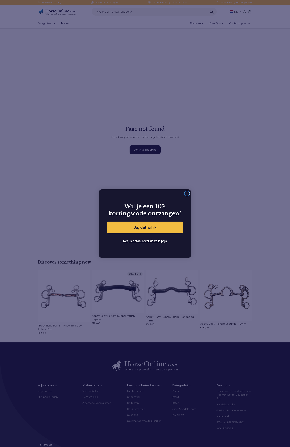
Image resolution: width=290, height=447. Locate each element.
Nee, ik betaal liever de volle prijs (145, 241)
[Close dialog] (186, 193)
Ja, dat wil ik (145, 227)
